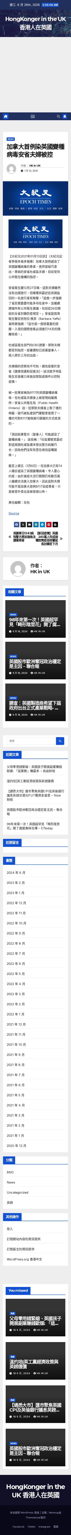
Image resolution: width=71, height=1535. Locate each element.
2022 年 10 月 (16, 923)
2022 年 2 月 (16, 1004)
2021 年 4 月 (16, 1105)
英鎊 (10, 1202)
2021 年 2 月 (15, 1125)
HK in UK (34, 165)
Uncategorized (17, 1192)
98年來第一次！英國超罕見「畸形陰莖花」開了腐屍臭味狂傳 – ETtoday (35, 624)
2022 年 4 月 (16, 984)
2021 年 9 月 (16, 1055)
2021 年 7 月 (16, 1075)
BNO (10, 1172)
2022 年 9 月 (16, 933)
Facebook (18, 1526)
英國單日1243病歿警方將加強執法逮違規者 (24, 537)
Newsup (54, 1512)
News (11, 139)
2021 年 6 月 (16, 1085)
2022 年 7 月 (16, 953)
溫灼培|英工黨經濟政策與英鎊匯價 (30, 781)
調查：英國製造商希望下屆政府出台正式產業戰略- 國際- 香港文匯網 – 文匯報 (35, 707)
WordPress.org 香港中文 (24, 1259)
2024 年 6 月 (16, 873)
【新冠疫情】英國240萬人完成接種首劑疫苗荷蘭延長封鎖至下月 (47, 539)
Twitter (31, 1526)
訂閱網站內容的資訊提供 (24, 1239)
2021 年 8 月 (16, 1065)
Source (14, 513)
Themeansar (33, 1517)
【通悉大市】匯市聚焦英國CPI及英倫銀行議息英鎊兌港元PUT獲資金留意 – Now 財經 (35, 795)
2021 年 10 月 (16, 1044)
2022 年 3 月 (16, 994)
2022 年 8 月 (16, 943)
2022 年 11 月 (16, 913)
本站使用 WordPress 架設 (25, 1512)
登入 (10, 1229)
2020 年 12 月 (16, 1146)
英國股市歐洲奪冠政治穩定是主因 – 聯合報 (35, 664)
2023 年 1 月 (15, 893)
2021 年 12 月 (16, 1024)
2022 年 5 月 (16, 974)
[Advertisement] (35, 74)
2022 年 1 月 (15, 1014)
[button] (58, 116)
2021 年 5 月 (15, 1095)
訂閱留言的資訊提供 (20, 1249)
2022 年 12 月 (16, 903)
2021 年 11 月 (16, 1034)
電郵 (55, 1526)
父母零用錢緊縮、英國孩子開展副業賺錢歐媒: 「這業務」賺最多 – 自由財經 (35, 1323)
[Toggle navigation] (33, 116)
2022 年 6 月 (16, 964)
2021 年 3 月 (15, 1115)
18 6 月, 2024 (22, 1330)
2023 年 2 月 (16, 883)
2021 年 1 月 (15, 1136)
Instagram (44, 1526)
